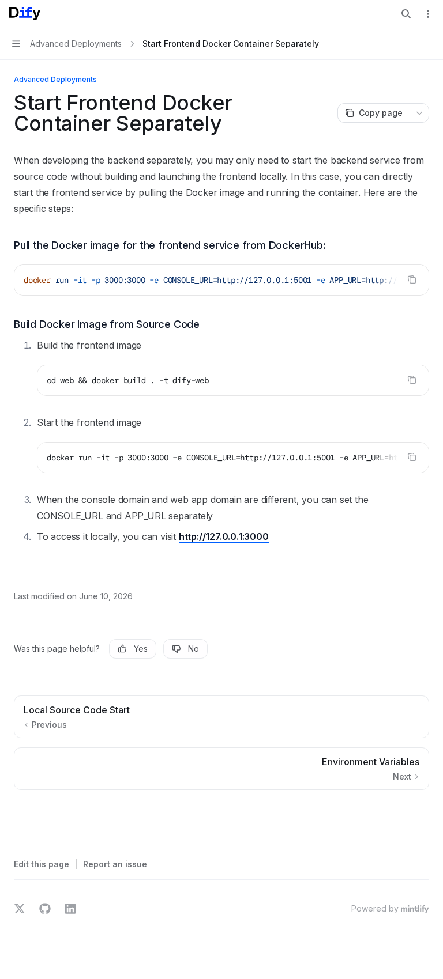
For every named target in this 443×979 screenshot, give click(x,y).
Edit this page (41, 864)
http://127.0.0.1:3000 (224, 536)
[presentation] (221, 280)
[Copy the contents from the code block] (411, 279)
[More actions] (428, 14)
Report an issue (115, 864)
